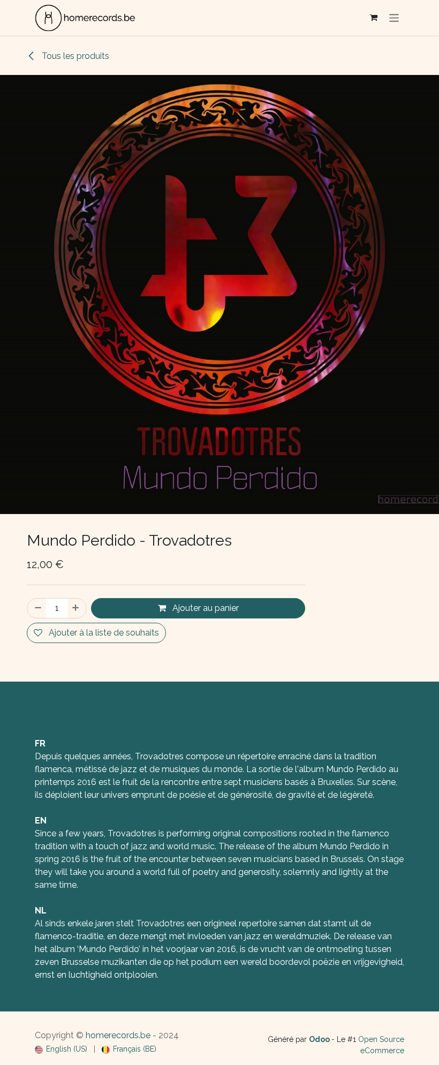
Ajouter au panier (204, 608)
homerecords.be (118, 1035)
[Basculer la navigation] (394, 17)
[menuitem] (61, 1049)
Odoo (320, 1039)
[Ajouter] (76, 608)
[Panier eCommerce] (374, 17)
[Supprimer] (37, 608)
